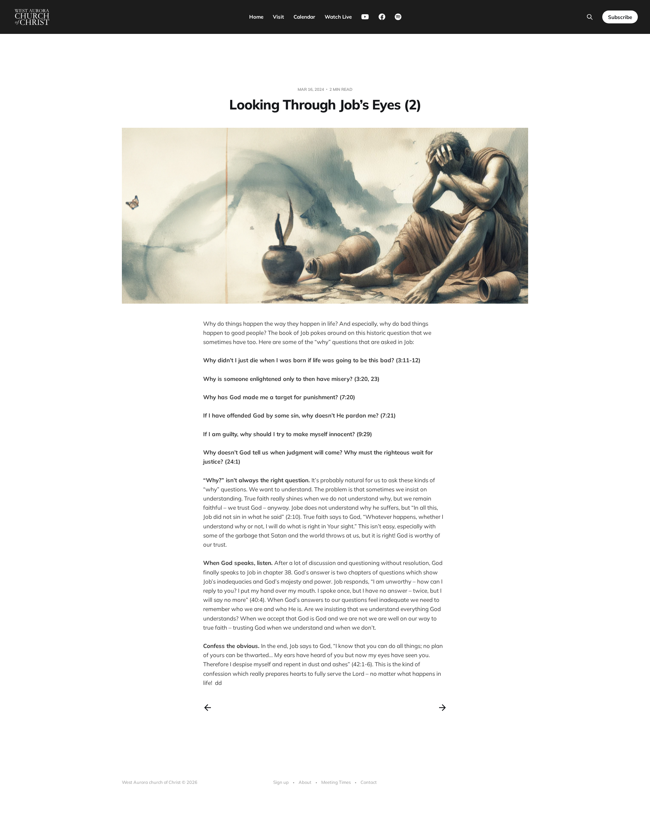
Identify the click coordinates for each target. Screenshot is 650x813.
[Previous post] (207, 708)
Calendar (304, 17)
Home (256, 17)
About (305, 782)
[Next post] (442, 708)
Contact (369, 782)
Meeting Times (336, 782)
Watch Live (338, 17)
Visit (278, 17)
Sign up (281, 782)
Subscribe (620, 17)
